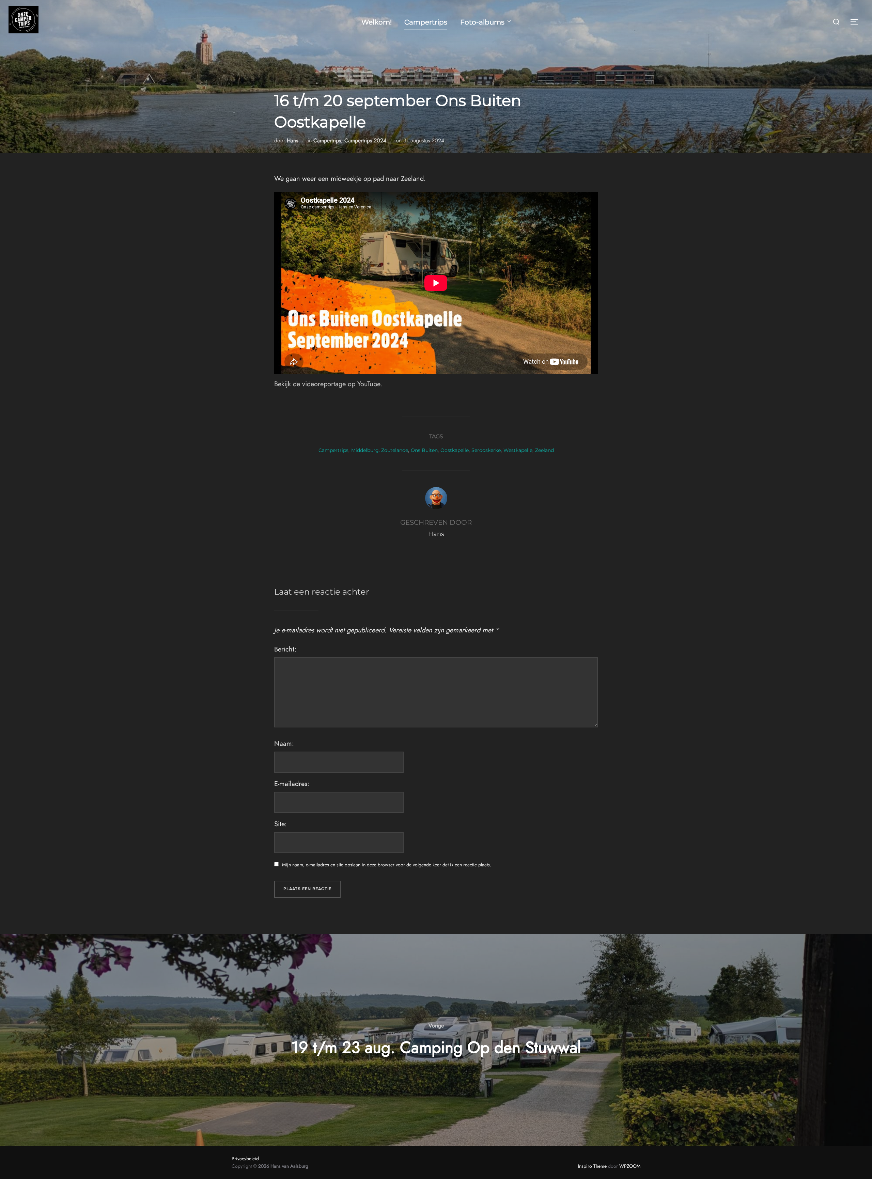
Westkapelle (517, 450)
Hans (292, 140)
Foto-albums (482, 22)
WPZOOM (629, 1166)
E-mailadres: (291, 784)
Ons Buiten (424, 450)
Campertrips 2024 (365, 140)
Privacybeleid (245, 1158)
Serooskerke (486, 450)
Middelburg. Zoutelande (379, 450)
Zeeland (544, 450)
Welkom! (376, 22)
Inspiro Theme (592, 1166)
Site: (280, 824)
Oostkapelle (454, 450)
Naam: (284, 744)
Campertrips (425, 22)
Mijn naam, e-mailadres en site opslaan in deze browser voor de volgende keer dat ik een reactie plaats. (386, 864)
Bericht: (285, 649)
